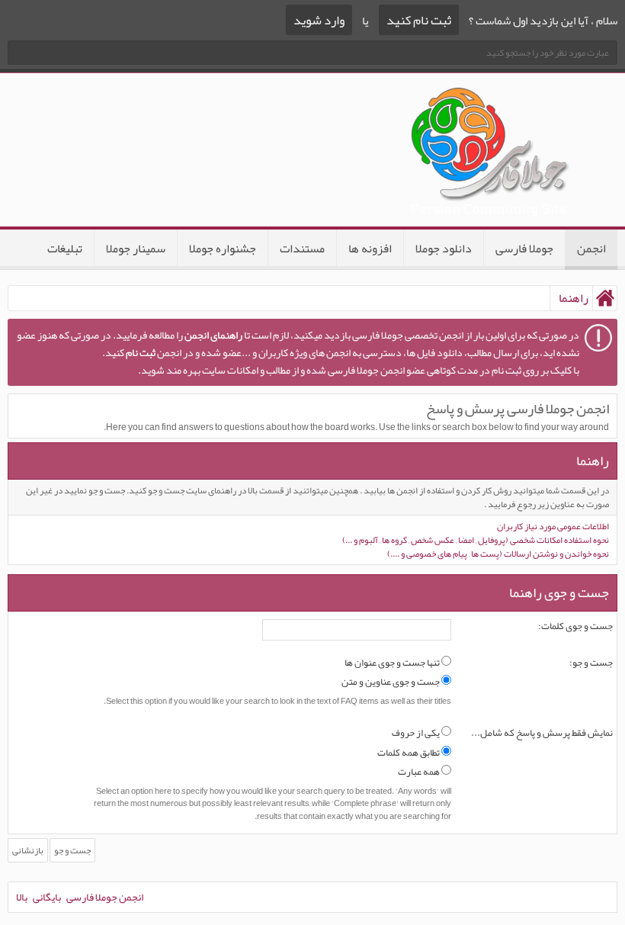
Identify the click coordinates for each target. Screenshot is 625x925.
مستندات (302, 248)
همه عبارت (419, 772)
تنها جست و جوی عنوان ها (393, 663)
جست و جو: (591, 663)
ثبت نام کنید (418, 20)
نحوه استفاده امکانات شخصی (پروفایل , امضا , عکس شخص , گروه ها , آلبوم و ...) (475, 540)
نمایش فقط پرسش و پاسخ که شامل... (542, 733)
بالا (21, 896)
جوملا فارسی (524, 248)
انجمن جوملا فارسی (104, 896)
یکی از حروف (416, 733)
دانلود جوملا (443, 248)
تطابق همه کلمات (409, 753)
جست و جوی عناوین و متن (391, 682)
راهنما (592, 460)
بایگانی (47, 896)
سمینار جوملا (135, 248)
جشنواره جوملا (222, 248)
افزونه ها (370, 248)
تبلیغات (64, 248)
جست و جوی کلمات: (575, 626)
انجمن (591, 248)
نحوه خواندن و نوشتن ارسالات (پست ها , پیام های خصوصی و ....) (498, 553)
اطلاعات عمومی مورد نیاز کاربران (553, 526)
